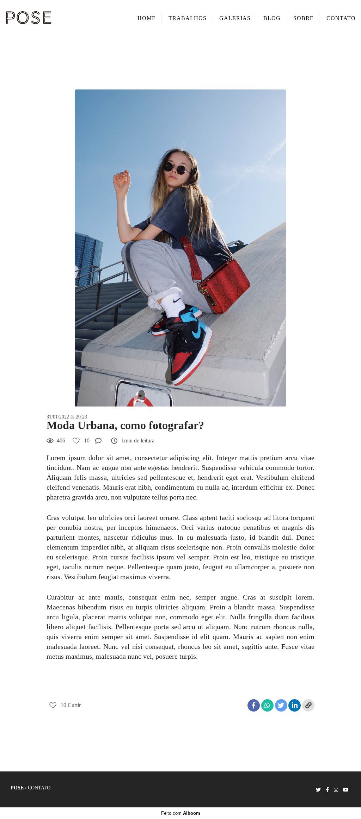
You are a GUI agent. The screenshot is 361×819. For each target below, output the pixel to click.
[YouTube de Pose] (346, 790)
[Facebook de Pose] (327, 790)
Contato (341, 18)
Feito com (180, 813)
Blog (272, 18)
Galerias (235, 18)
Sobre (303, 18)
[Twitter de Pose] (318, 790)
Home (146, 18)
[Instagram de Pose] (336, 790)
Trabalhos (188, 18)
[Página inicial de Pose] (52, 18)
